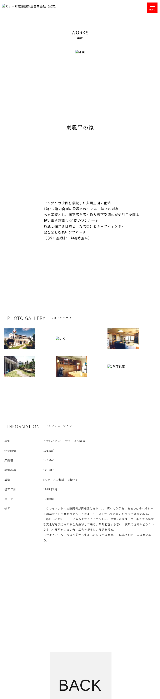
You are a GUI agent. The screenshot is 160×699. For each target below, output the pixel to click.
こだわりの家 (52, 441)
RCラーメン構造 (74, 441)
